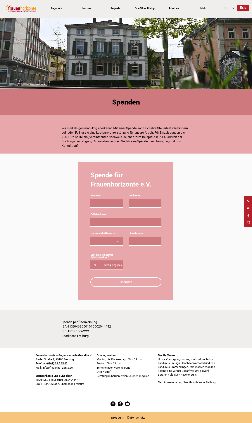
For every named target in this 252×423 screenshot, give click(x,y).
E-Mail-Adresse (98, 214)
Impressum (116, 417)
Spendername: (137, 233)
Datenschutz (136, 417)
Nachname (135, 195)
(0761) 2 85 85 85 (56, 363)
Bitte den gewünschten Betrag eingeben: (102, 256)
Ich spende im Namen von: (104, 233)
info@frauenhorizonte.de (57, 367)
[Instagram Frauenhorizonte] (248, 223)
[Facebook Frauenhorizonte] (248, 215)
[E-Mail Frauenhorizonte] (248, 208)
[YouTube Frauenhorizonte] (127, 403)
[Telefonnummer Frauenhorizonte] (248, 201)
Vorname (95, 195)
